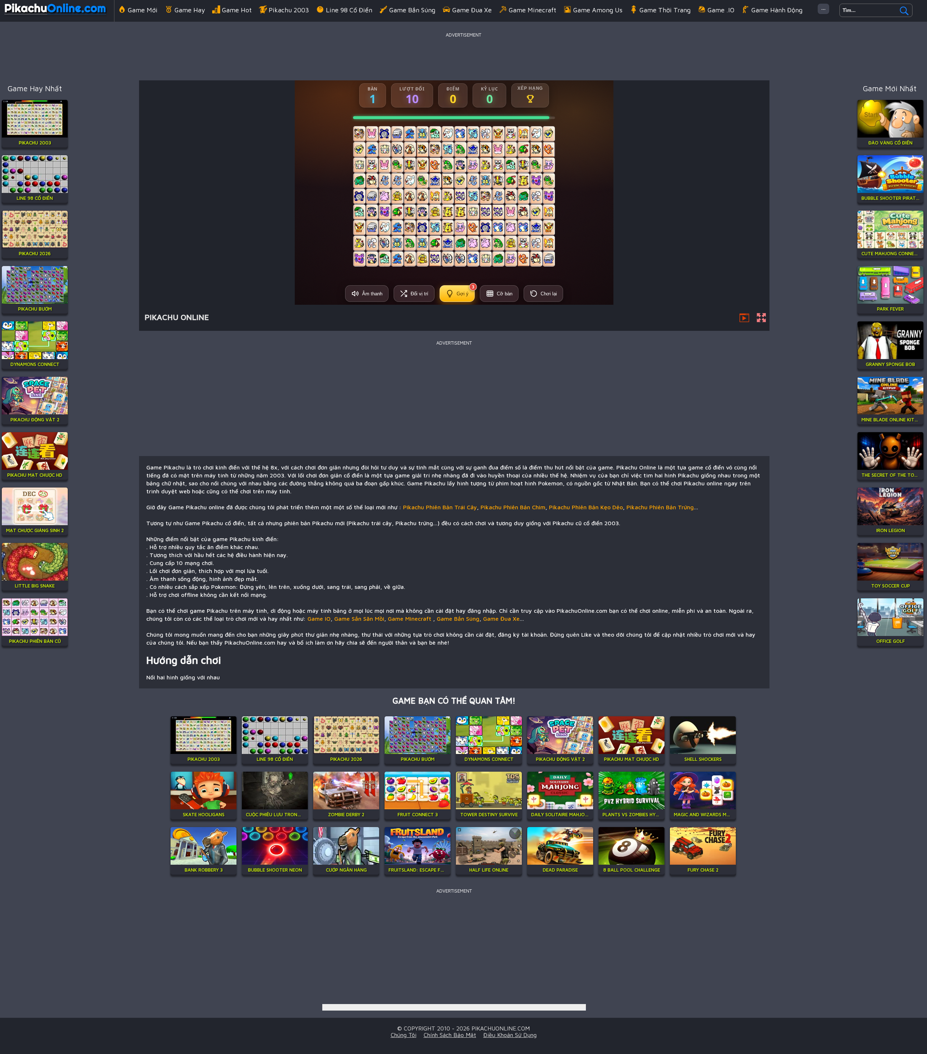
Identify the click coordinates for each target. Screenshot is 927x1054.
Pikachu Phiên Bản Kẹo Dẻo (586, 507)
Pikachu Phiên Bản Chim (513, 507)
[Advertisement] (463, 55)
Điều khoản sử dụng (510, 1035)
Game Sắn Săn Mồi (359, 618)
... (823, 7)
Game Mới (143, 10)
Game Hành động (776, 10)
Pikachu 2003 (289, 10)
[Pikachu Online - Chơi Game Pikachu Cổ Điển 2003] (55, 16)
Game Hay (190, 10)
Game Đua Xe (472, 10)
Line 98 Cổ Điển (349, 10)
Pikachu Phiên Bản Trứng (660, 507)
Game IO (319, 618)
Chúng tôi (403, 1035)
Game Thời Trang (665, 10)
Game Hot (237, 10)
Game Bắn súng (412, 10)
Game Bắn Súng (458, 618)
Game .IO (721, 10)
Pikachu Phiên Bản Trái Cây (440, 507)
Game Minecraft (532, 10)
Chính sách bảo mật (450, 1035)
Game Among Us (597, 10)
